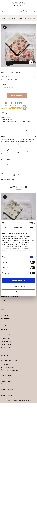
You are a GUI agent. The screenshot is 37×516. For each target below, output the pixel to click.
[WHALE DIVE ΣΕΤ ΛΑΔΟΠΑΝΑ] (35, 70)
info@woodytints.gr (9, 367)
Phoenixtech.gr (27, 400)
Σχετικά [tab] (30, 227)
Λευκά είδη (12, 18)
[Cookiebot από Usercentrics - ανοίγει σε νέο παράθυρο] (27, 223)
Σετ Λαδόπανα (19, 18)
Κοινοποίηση (27, 127)
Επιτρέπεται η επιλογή (18, 286)
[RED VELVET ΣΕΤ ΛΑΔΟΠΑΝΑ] (32, 70)
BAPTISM (8, 121)
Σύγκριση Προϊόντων (6, 113)
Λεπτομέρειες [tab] (18, 227)
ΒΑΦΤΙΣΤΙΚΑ (13, 121)
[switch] (32, 262)
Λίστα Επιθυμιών (5, 318)
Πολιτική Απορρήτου (6, 344)
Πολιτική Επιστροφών (6, 341)
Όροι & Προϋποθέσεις (7, 347)
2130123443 (7, 364)
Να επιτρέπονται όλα (18, 280)
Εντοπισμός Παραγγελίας (7, 325)
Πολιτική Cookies (5, 351)
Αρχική (3, 18)
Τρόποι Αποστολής (6, 338)
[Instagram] (4, 300)
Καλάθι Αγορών (5, 315)
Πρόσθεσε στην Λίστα (3, 113)
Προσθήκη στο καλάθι (17, 95)
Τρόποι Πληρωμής (5, 335)
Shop (8, 18)
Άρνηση (18, 292)
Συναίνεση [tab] (6, 227)
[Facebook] (1, 300)
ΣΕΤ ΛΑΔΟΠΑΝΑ (26, 121)
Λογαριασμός (4, 312)
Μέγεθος (3, 84)
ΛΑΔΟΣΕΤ (19, 121)
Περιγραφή (4, 136)
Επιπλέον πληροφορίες (7, 179)
